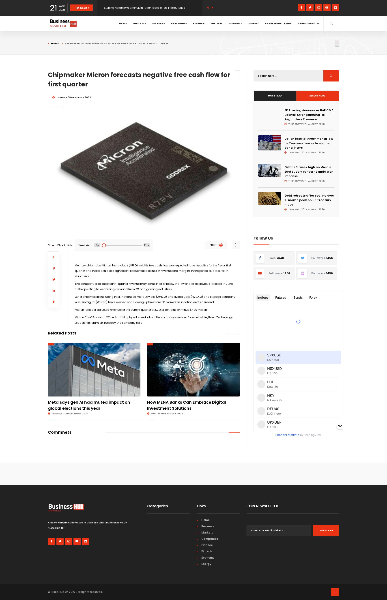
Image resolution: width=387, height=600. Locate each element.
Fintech (216, 23)
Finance (198, 23)
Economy (235, 23)
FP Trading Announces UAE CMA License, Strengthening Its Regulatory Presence (308, 114)
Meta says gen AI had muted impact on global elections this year (89, 405)
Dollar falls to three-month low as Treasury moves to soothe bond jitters (308, 143)
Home (123, 23)
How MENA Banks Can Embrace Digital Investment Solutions (186, 405)
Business (139, 23)
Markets (158, 23)
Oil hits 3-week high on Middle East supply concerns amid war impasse (308, 171)
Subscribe (326, 530)
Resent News (317, 95)
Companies (179, 23)
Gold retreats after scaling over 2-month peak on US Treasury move (309, 200)
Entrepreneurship (278, 23)
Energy (253, 23)
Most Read (275, 95)
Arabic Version (309, 23)
